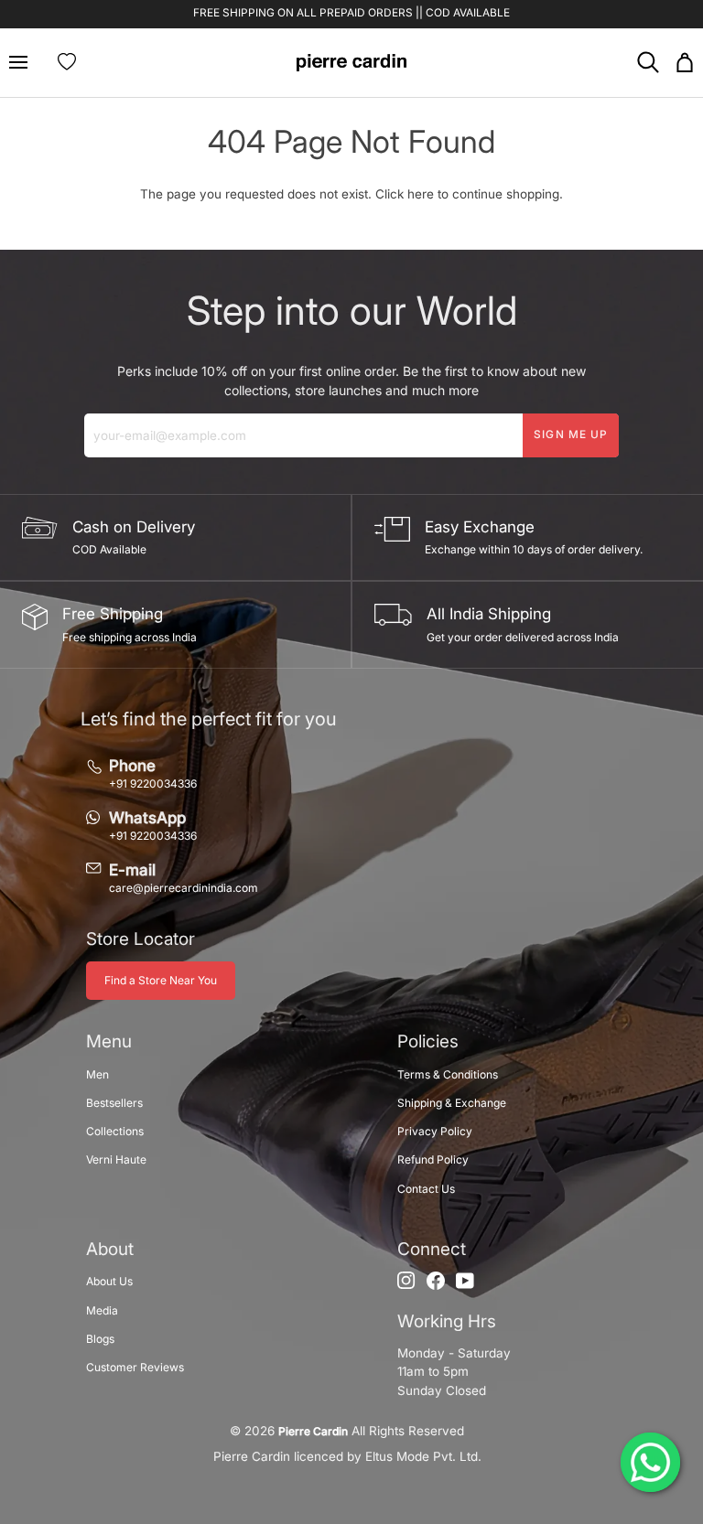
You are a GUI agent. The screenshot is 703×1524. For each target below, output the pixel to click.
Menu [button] (109, 1041)
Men (97, 1074)
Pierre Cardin (313, 1431)
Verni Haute (116, 1159)
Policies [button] (428, 1041)
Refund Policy (433, 1159)
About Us (109, 1281)
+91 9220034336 (153, 783)
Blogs (100, 1339)
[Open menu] (25, 62)
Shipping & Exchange (451, 1103)
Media (102, 1310)
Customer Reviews (135, 1367)
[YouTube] (465, 1281)
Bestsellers (114, 1103)
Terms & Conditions (447, 1074)
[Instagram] (406, 1281)
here (420, 194)
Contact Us (426, 1189)
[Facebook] (436, 1281)
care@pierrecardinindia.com (183, 888)
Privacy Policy (434, 1131)
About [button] (110, 1249)
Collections (115, 1131)
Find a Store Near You (160, 980)
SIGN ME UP (571, 434)
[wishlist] (67, 62)
